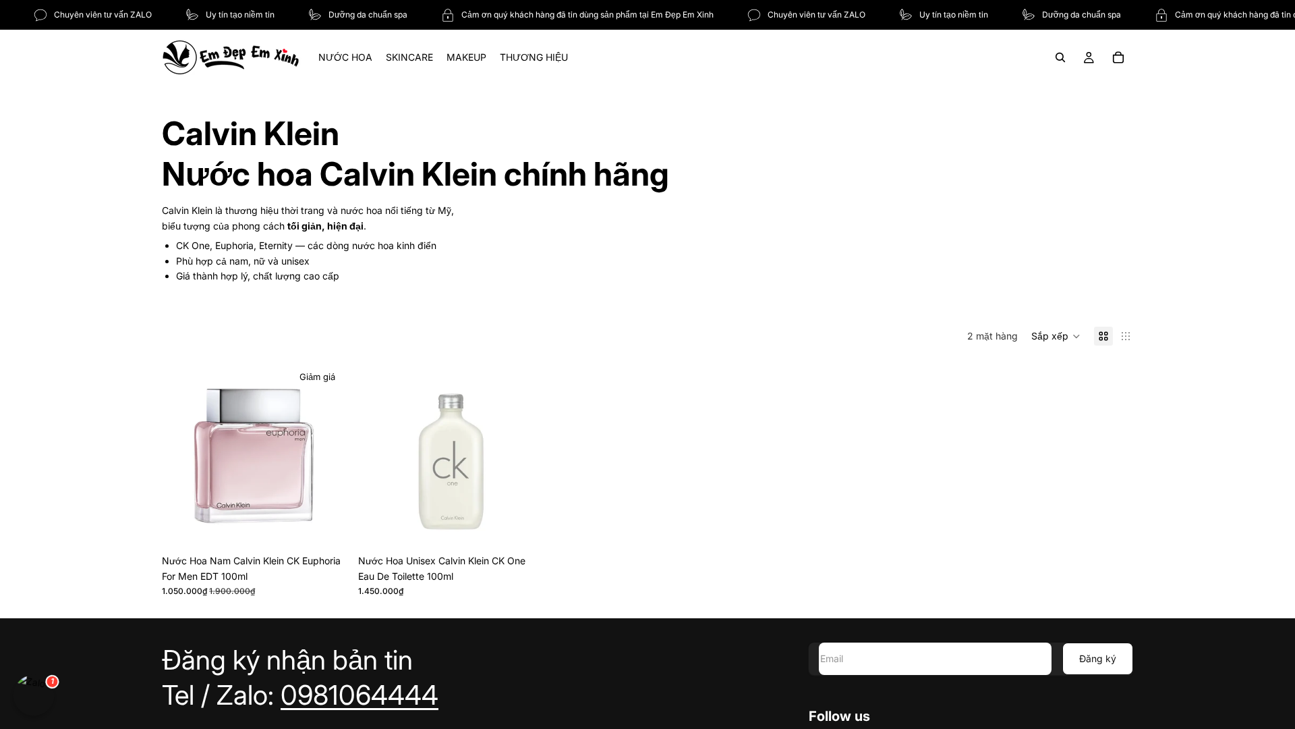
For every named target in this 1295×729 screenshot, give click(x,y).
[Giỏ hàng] (1118, 57)
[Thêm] (326, 528)
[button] (1056, 336)
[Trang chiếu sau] (327, 455)
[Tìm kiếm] (1060, 57)
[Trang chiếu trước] (182, 455)
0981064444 (359, 694)
